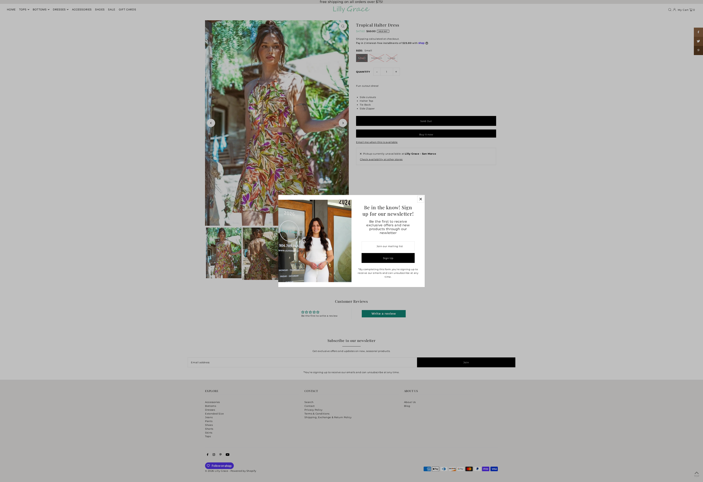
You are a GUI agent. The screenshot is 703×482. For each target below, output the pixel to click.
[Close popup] (420, 199)
